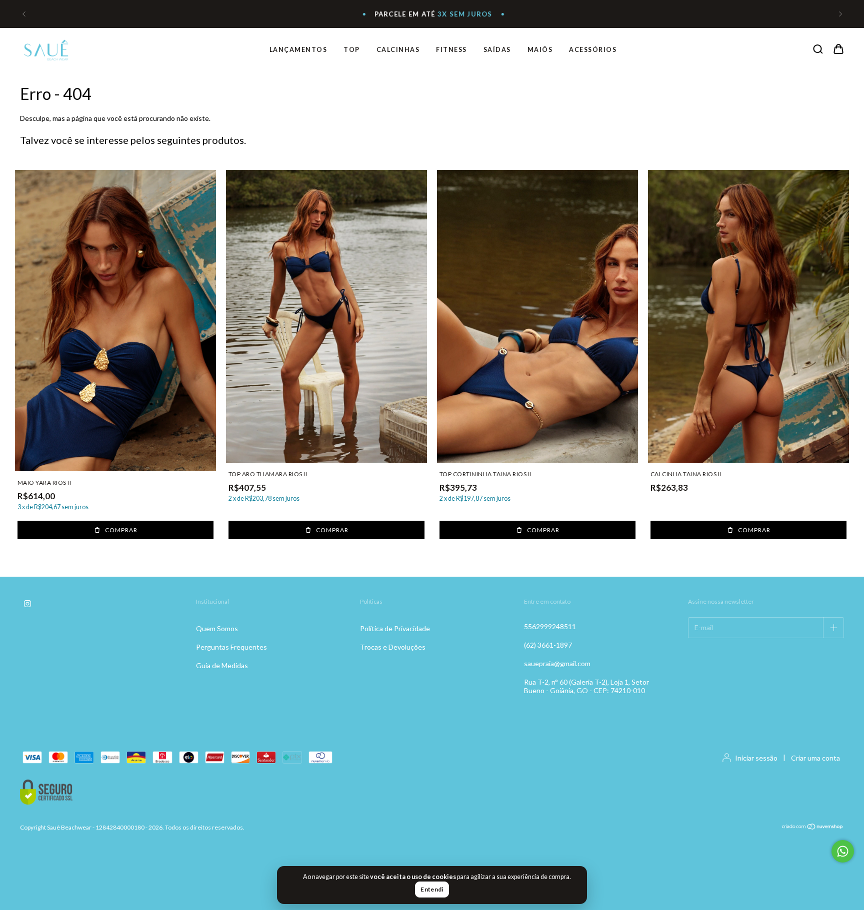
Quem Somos (217, 628)
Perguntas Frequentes (231, 647)
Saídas (497, 49)
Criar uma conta (815, 758)
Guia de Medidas (222, 665)
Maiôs (540, 49)
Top (352, 49)
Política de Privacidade (395, 628)
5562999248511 (550, 626)
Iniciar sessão (756, 758)
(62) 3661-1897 (548, 645)
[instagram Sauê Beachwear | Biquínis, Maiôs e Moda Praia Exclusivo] (27, 604)
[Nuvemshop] (813, 828)
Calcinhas (398, 49)
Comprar (121, 530)
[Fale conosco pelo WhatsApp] (843, 851)
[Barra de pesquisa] (818, 49)
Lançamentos (299, 49)
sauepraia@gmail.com (557, 663)
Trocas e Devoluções (393, 647)
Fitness (451, 49)
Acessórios (592, 49)
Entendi (432, 889)
